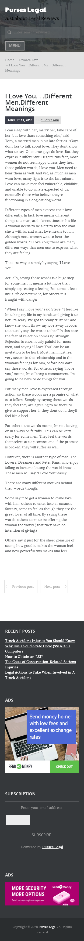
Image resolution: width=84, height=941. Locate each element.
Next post (52, 586)
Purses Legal (25, 9)
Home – (11, 60)
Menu (15, 45)
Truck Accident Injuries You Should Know (40, 640)
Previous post (23, 586)
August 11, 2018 (20, 120)
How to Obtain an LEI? (24, 656)
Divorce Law (28, 60)
